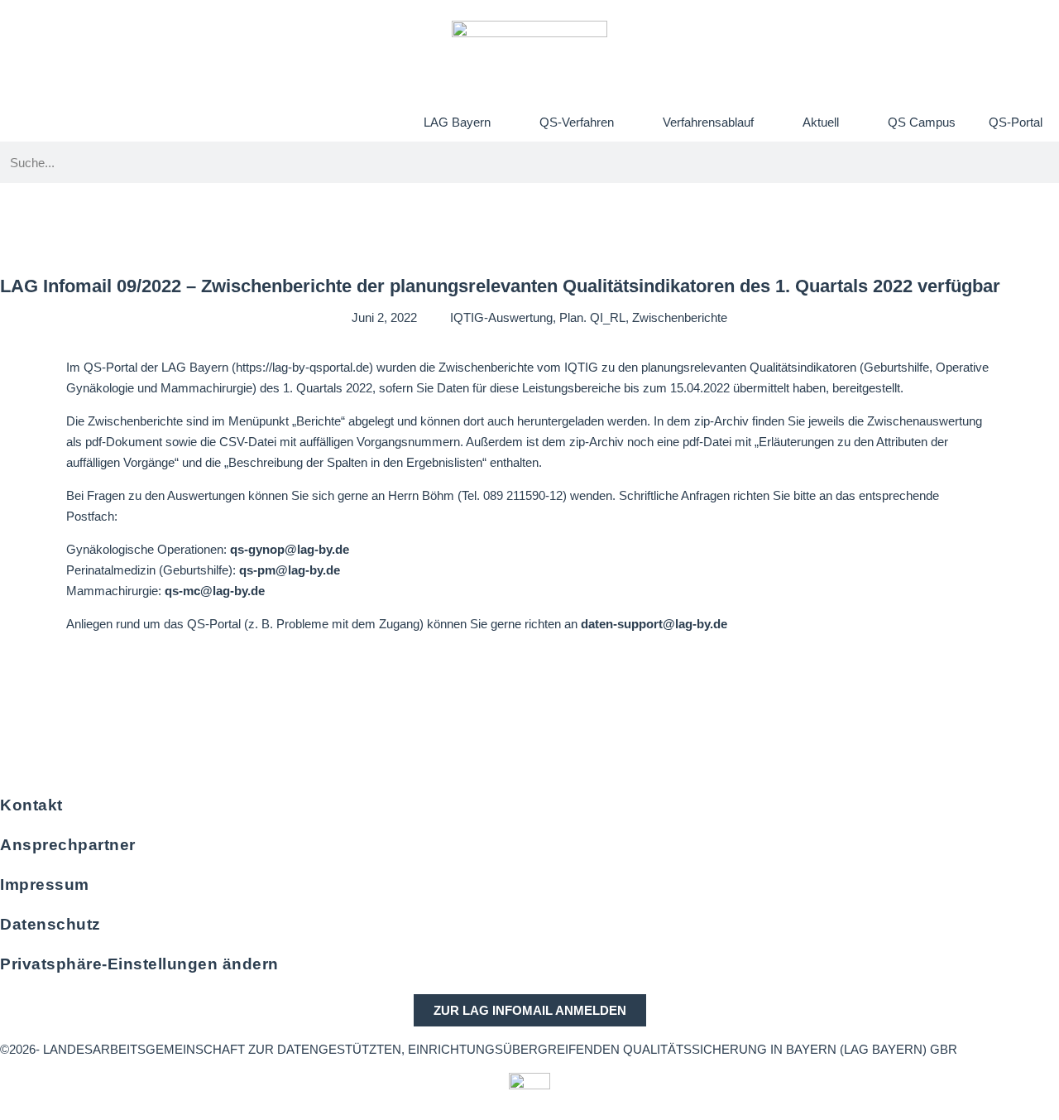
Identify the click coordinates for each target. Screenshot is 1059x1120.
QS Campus (922, 122)
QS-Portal (1015, 122)
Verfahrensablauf (708, 122)
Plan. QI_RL (592, 317)
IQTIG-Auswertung (501, 317)
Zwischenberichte (679, 317)
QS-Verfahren (576, 122)
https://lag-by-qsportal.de (302, 367)
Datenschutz (50, 924)
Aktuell (821, 122)
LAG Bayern (457, 122)
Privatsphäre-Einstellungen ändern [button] (139, 964)
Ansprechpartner (68, 844)
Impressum (44, 884)
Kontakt (31, 805)
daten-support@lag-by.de (654, 624)
